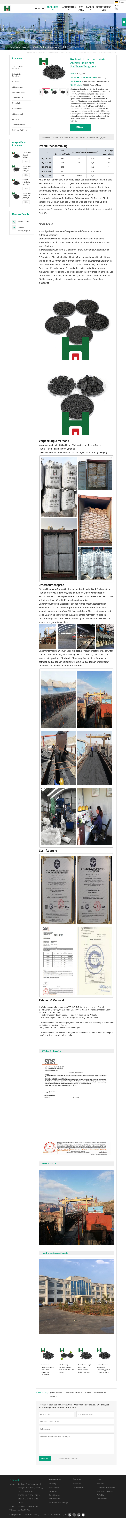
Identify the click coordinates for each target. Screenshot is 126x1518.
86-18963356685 (23, 221)
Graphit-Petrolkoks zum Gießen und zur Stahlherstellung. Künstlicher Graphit (27, 182)
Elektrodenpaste (18, 92)
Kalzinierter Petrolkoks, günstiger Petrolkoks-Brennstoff (27, 195)
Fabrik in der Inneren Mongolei (55, 1253)
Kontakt (14, 1480)
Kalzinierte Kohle (100, 1393)
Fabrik (90, 7)
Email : (12, 1506)
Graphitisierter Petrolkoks (17, 67)
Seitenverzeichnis (55, 1499)
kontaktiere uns (103, 8)
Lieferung (52, 1484)
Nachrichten (68, 7)
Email (80, 127)
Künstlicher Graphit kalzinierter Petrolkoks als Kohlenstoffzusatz (27, 155)
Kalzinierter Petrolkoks (56, 52)
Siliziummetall (17, 114)
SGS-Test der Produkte (51, 1051)
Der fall (81, 8)
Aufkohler (16, 81)
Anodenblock (17, 108)
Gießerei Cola (17, 98)
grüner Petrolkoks (56, 1393)
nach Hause (32, 52)
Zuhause (40, 8)
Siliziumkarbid (17, 87)
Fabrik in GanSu (49, 1164)
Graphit (88, 1393)
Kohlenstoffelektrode (20, 130)
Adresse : (12, 1484)
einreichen (44, 1458)
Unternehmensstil (79, 1487)
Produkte (52, 7)
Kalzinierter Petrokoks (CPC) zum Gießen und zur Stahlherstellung (27, 168)
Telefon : (12, 1510)
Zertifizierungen (54, 1495)
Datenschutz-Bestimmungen (58, 1503)
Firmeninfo (77, 1484)
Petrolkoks (16, 119)
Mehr (26, 161)
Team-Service (54, 1487)
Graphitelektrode (18, 125)
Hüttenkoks (16, 103)
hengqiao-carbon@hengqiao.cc (25, 229)
